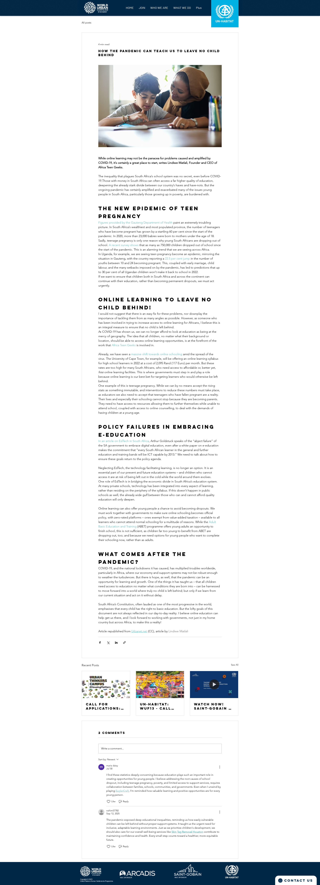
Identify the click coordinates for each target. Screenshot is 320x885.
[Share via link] (124, 642)
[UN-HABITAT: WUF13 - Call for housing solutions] (160, 684)
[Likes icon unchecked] (108, 802)
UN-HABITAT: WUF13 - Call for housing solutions (156, 706)
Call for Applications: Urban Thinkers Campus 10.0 (105, 706)
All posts (86, 22)
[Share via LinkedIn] (116, 642)
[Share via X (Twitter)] (108, 642)
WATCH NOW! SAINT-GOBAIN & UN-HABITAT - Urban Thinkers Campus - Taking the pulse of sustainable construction (214, 706)
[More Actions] (220, 767)
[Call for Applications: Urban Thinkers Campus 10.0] (106, 684)
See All (234, 664)
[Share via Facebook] (100, 642)
